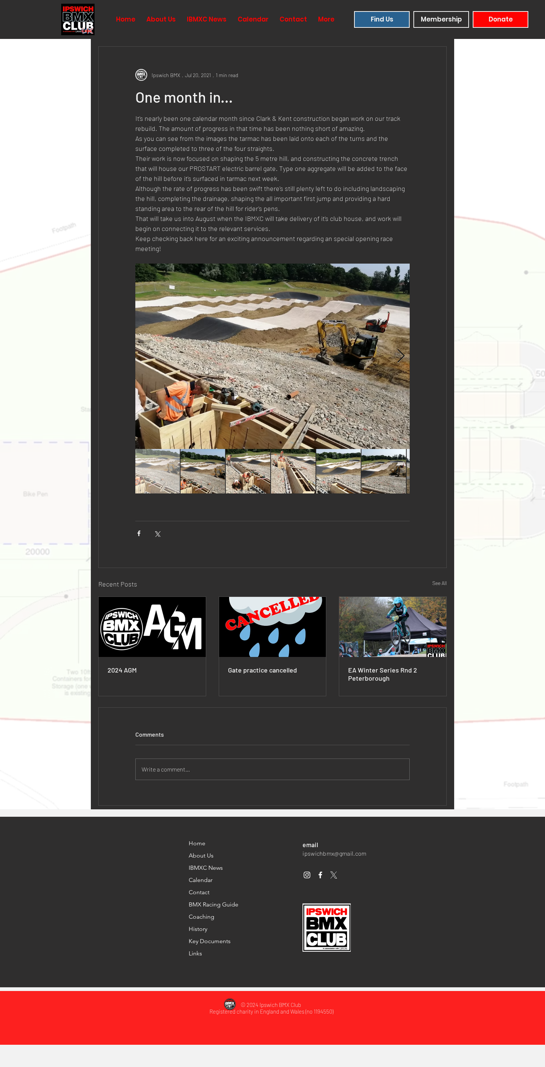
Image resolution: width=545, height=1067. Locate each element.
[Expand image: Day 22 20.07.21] (272, 356)
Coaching (201, 916)
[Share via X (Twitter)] (157, 533)
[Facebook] (320, 875)
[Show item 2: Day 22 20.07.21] (203, 471)
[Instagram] (307, 875)
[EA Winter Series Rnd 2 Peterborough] (392, 627)
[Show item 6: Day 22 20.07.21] (383, 471)
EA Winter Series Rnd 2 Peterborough (382, 674)
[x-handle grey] (333, 875)
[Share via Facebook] (138, 533)
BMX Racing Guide (213, 904)
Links (195, 953)
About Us (201, 855)
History (198, 928)
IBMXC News (206, 867)
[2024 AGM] (152, 627)
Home (197, 843)
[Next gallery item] (401, 356)
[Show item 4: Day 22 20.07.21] (293, 471)
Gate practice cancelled (262, 670)
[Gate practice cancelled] (272, 627)
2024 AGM (122, 670)
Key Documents (210, 941)
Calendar (200, 879)
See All (439, 583)
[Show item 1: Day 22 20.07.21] (157, 471)
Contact (199, 892)
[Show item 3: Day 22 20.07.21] (248, 471)
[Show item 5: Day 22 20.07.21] (338, 471)
